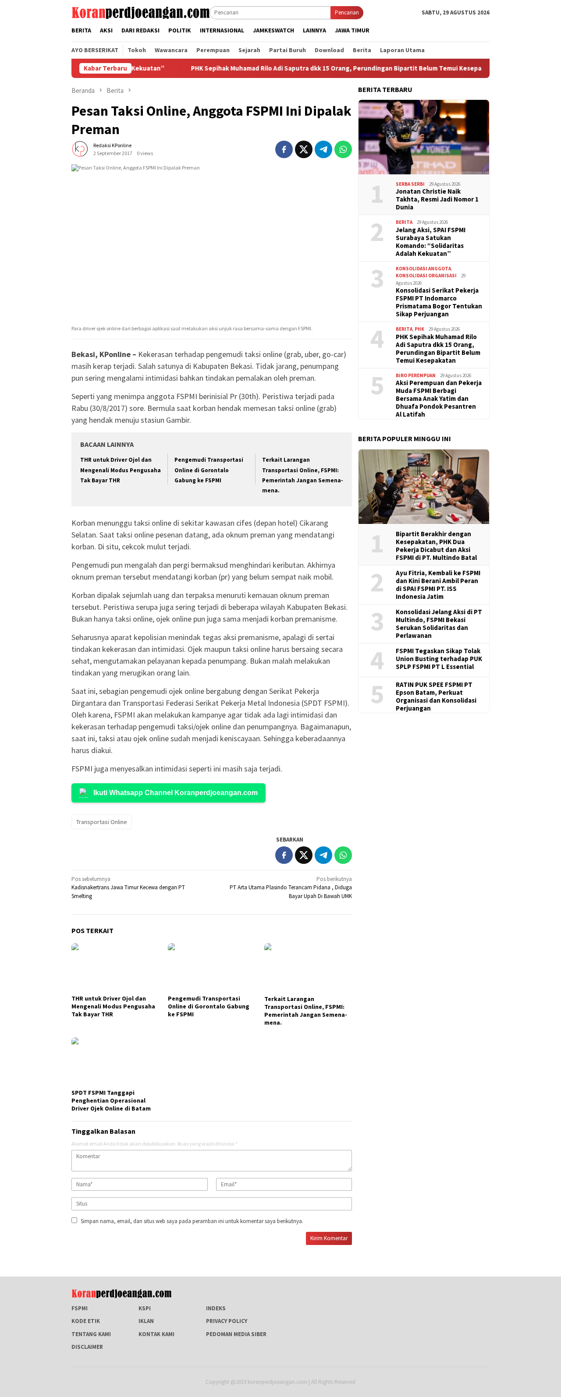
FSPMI (79, 1308)
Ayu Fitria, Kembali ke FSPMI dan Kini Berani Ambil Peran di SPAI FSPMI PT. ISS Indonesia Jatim (438, 585)
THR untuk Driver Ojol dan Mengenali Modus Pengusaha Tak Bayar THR (120, 470)
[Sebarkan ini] (284, 149)
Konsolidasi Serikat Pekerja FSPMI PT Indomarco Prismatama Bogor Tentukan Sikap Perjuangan (439, 302)
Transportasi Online (101, 822)
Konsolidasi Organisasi (426, 275)
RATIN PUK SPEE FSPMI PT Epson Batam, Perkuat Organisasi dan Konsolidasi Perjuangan (436, 696)
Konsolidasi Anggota (423, 268)
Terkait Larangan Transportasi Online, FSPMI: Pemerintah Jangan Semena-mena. (305, 1010)
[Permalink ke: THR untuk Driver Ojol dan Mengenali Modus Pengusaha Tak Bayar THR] (115, 967)
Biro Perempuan (416, 375)
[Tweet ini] (303, 149)
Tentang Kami (91, 1334)
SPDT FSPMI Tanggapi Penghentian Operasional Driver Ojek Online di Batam (111, 1100)
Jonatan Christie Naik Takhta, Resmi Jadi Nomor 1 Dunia (437, 199)
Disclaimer (87, 1347)
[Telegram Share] (323, 149)
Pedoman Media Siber (236, 1334)
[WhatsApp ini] (343, 149)
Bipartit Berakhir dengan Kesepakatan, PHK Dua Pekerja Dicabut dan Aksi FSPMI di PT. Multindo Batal (436, 546)
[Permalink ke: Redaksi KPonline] (80, 148)
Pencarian (347, 12)
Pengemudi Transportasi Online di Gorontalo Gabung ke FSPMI (208, 470)
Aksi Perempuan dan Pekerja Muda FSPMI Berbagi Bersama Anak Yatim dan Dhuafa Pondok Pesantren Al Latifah (439, 398)
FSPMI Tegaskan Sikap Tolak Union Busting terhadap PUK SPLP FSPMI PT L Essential (439, 659)
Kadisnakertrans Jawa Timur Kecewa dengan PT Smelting (128, 887)
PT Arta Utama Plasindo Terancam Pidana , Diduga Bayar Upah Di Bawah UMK (291, 887)
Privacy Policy (226, 1321)
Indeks (216, 1308)
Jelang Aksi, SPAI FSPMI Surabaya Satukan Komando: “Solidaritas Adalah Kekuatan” (430, 242)
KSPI (144, 1308)
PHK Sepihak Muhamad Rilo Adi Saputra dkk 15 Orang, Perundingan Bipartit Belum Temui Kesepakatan (299, 68)
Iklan (146, 1321)
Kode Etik (85, 1321)
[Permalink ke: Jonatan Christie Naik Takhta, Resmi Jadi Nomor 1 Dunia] (424, 137)
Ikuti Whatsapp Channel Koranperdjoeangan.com (175, 792)
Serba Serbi (410, 184)
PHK (419, 329)
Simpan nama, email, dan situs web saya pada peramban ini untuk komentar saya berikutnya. (192, 1221)
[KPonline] (140, 12)
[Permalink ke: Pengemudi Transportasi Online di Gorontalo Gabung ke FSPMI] (212, 967)
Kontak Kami (156, 1334)
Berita (404, 222)
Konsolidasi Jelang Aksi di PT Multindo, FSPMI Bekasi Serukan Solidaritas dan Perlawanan (439, 624)
